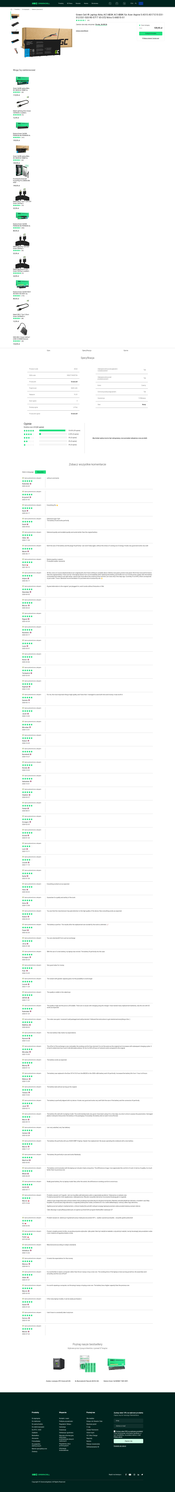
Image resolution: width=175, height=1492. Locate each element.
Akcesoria (35, 1438)
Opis (48, 350)
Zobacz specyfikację (82, 31)
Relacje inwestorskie (93, 1444)
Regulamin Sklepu (65, 1424)
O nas (88, 1427)
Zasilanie (35, 1433)
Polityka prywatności (66, 1421)
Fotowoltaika (36, 1441)
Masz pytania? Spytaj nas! (151, 38)
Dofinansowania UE (92, 1447)
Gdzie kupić (90, 1433)
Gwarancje (62, 1430)
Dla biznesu (95, 3)
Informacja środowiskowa (63, 1449)
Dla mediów (90, 1418)
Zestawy (34, 1451)
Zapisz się (128, 1441)
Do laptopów (36, 1418)
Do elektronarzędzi (38, 1427)
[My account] (117, 3)
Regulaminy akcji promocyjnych (64, 1445)
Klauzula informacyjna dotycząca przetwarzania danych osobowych (66, 1438)
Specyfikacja (86, 350)
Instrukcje (62, 1427)
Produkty (61, 3)
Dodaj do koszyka (150, 33)
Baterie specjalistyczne (39, 1449)
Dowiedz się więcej (120, 1446)
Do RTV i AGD (36, 1430)
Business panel (91, 1424)
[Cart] (124, 3)
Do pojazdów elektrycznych (36, 1445)
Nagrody (89, 1438)
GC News (69, 3)
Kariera (86, 3)
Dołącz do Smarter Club (94, 1421)
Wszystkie (40, 472)
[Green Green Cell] (15, 15)
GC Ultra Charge (91, 1435)
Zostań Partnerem (92, 1430)
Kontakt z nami (64, 1418)
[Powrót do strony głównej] (11, 9)
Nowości (78, 3)
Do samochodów (37, 1424)
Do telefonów (36, 1421)
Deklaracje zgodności (66, 1433)
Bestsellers (35, 1435)
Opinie (126, 350)
